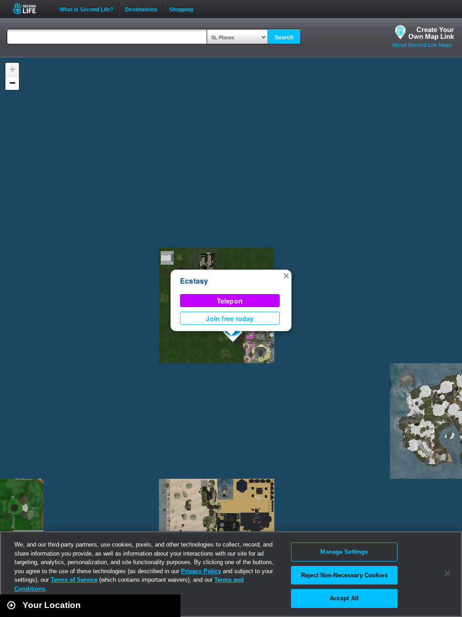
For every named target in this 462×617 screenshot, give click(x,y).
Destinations (141, 8)
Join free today (230, 318)
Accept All (344, 598)
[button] (286, 275)
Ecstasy (194, 281)
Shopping (181, 8)
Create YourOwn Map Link (431, 33)
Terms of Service (74, 579)
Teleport (230, 300)
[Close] (447, 573)
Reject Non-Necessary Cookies (344, 575)
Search (284, 37)
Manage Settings (344, 551)
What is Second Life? (86, 8)
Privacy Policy (201, 571)
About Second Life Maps (422, 45)
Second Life (29, 8)
